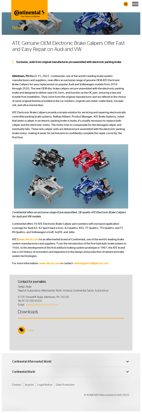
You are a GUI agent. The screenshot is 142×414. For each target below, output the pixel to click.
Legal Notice (44, 384)
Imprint (29, 384)
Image (30, 330)
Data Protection (65, 384)
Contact (16, 384)
